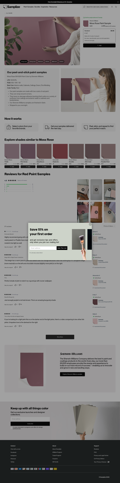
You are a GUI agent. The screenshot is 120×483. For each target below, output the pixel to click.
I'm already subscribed (35, 252)
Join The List (62, 248)
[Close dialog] (90, 224)
